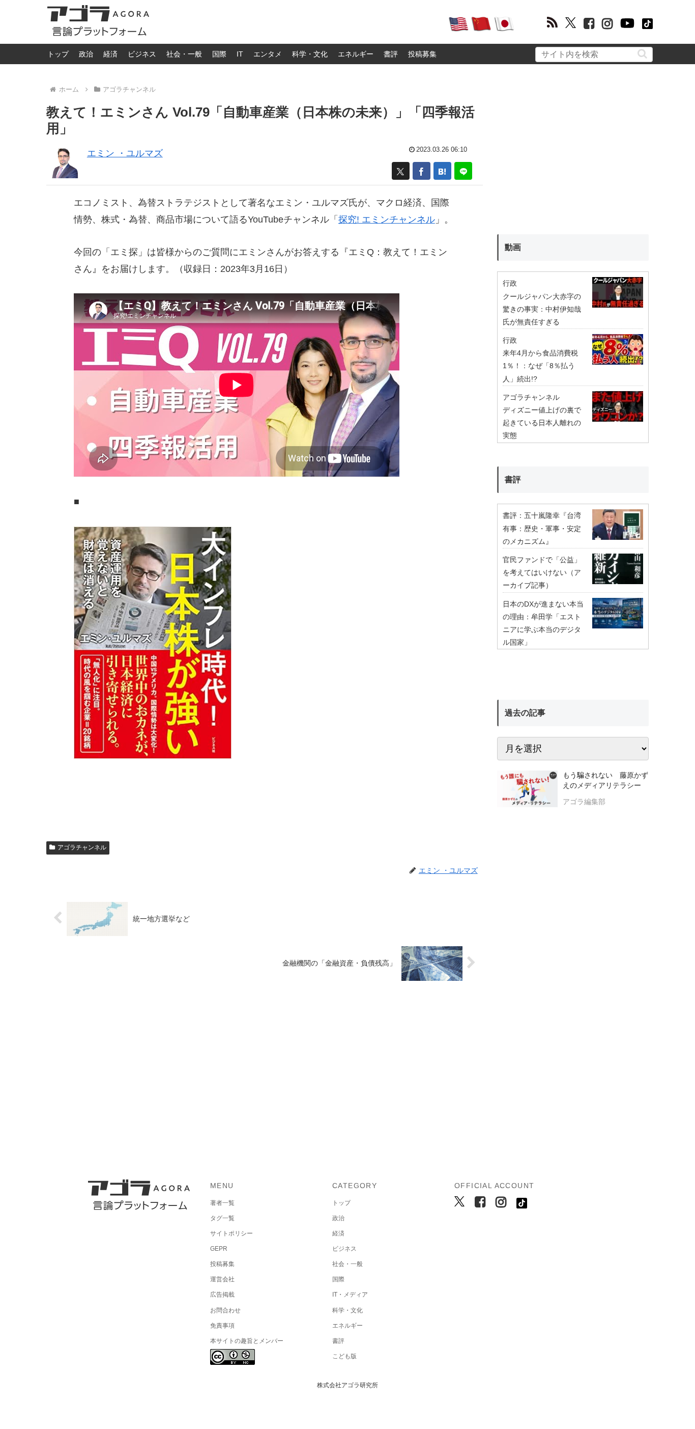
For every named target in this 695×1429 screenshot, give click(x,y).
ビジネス (142, 54)
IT (240, 54)
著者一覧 (222, 1202)
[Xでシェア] (401, 171)
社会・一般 (184, 54)
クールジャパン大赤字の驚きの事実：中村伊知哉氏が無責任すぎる (542, 309)
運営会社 (222, 1279)
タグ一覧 (222, 1218)
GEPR (218, 1248)
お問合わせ (225, 1310)
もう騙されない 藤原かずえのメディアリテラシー (605, 780)
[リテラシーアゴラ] (527, 790)
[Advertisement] (298, 23)
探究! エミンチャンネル (386, 219)
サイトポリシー (231, 1233)
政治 (86, 54)
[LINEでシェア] (463, 171)
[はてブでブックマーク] (442, 171)
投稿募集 (422, 54)
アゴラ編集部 (584, 802)
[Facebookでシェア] (421, 171)
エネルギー (355, 54)
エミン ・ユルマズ (125, 153)
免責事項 (222, 1325)
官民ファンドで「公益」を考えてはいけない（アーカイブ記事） (542, 572)
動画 (513, 247)
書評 (391, 54)
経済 (110, 54)
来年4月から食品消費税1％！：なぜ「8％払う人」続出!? (540, 365)
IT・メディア (350, 1294)
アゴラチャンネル (81, 847)
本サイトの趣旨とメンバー (246, 1340)
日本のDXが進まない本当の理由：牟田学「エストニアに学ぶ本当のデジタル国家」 (543, 623)
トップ (58, 54)
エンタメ (267, 54)
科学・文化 (310, 54)
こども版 (344, 1356)
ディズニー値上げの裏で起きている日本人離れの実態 (542, 422)
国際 (219, 54)
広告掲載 (222, 1294)
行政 (510, 283)
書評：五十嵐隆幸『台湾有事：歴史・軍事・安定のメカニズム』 (542, 528)
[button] (642, 54)
